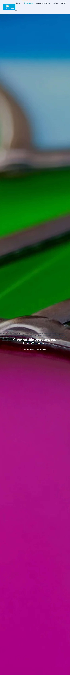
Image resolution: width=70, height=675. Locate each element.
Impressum (41, 343)
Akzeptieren (5, 340)
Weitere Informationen (32, 343)
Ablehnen (14, 340)
